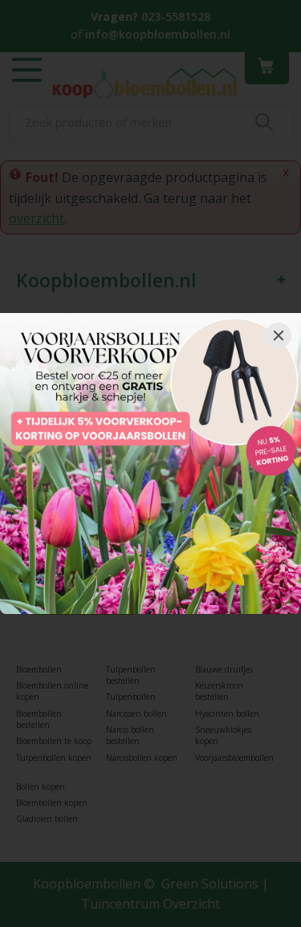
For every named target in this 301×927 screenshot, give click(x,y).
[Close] (278, 335)
